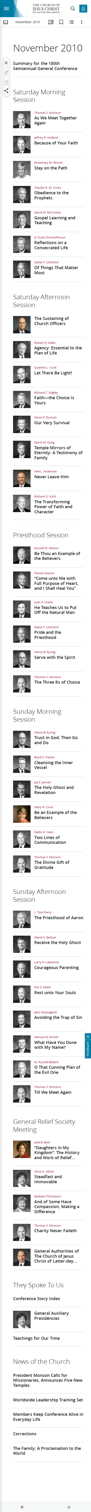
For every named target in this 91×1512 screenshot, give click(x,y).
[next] (68, 1507)
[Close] (6, 63)
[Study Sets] (51, 22)
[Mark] (6, 73)
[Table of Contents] (5, 22)
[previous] (22, 1507)
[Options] (81, 22)
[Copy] (6, 83)
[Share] (6, 91)
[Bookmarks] (61, 22)
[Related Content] (71, 22)
